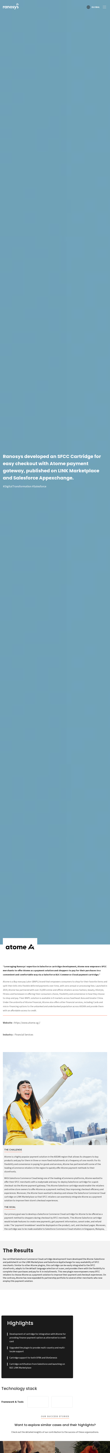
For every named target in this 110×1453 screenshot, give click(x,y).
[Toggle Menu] (103, 7)
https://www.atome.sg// (26, 1023)
